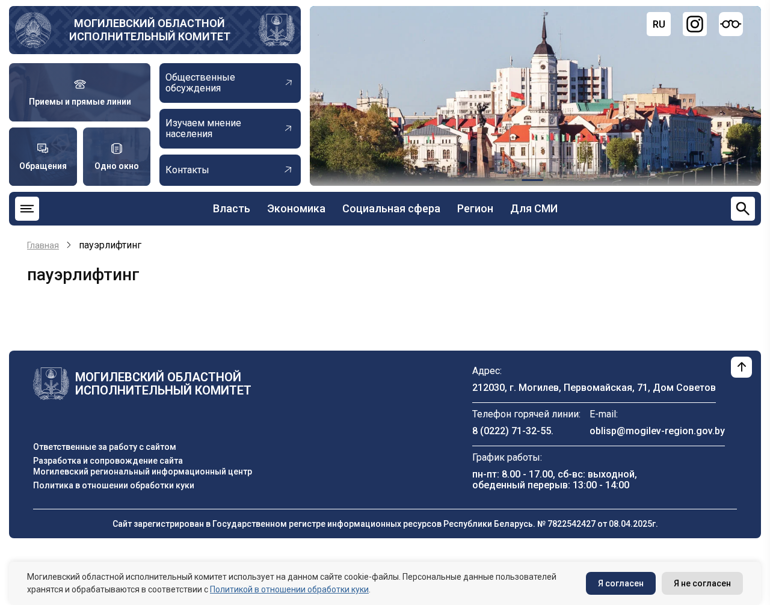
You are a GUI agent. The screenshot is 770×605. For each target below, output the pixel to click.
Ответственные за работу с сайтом (104, 447)
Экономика (296, 208)
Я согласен (621, 583)
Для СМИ (534, 208)
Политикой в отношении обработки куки (289, 589)
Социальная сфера (391, 208)
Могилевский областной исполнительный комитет (149, 30)
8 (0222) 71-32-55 (511, 431)
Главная (43, 245)
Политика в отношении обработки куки (113, 485)
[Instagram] (695, 24)
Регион (475, 208)
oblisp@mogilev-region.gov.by (657, 431)
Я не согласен (702, 583)
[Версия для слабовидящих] (731, 24)
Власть (231, 208)
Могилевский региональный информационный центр (142, 471)
